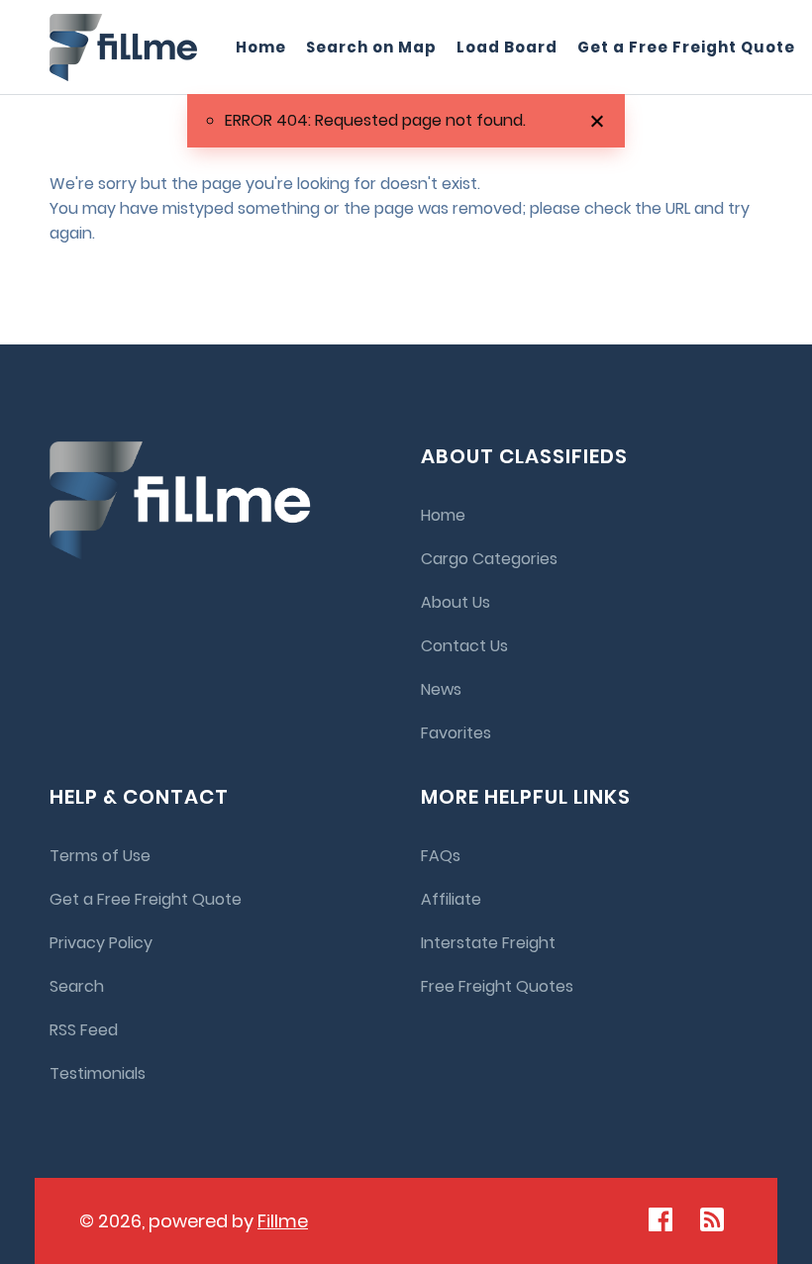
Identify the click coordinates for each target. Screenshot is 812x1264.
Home (261, 47)
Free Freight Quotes (497, 986)
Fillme (282, 1221)
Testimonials (98, 1073)
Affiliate (451, 899)
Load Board (507, 47)
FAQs (440, 855)
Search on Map (371, 47)
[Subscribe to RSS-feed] (716, 1219)
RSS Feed (84, 1030)
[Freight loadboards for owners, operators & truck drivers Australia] (124, 47)
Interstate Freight (488, 942)
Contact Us (464, 645)
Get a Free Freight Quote (686, 47)
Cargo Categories (489, 558)
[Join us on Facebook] (660, 1219)
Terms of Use (100, 855)
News (441, 689)
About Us (455, 602)
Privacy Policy (101, 942)
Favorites (456, 733)
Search (77, 986)
